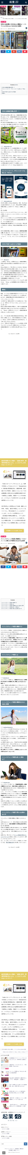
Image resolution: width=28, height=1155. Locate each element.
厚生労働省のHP (10, 842)
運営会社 (22, 1148)
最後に (3, 93)
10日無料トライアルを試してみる (14, 530)
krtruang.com (6, 782)
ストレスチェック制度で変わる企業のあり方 (12, 608)
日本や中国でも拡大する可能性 (9, 91)
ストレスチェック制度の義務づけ (9, 602)
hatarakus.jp (6, 677)
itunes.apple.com (8, 201)
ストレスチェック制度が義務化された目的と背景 (13, 605)
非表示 (16, 84)
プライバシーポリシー (9, 1148)
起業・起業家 (3, 21)
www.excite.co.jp (8, 146)
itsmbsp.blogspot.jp (8, 727)
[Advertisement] (14, 68)
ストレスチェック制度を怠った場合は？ (11, 607)
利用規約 (17, 1148)
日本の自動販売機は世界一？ (8, 87)
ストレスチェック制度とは (8, 604)
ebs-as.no (6, 259)
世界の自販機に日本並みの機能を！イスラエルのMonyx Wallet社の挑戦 (14, 1049)
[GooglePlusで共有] (14, 51)
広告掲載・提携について (14, 1150)
